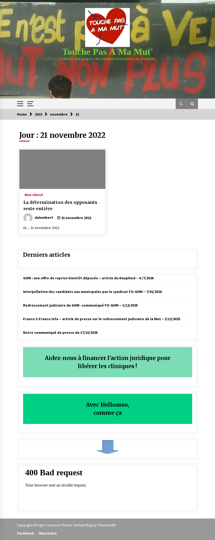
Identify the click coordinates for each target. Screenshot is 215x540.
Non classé (34, 194)
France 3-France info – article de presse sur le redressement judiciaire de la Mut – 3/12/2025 (101, 319)
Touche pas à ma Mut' (107, 52)
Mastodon (48, 533)
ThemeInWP (107, 525)
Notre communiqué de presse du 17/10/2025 (60, 332)
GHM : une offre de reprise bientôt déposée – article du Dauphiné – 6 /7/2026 (88, 278)
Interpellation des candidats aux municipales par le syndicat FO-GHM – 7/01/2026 (92, 291)
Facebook (25, 533)
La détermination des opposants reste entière (60, 205)
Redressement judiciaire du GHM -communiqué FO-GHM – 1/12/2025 (80, 305)
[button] (181, 104)
